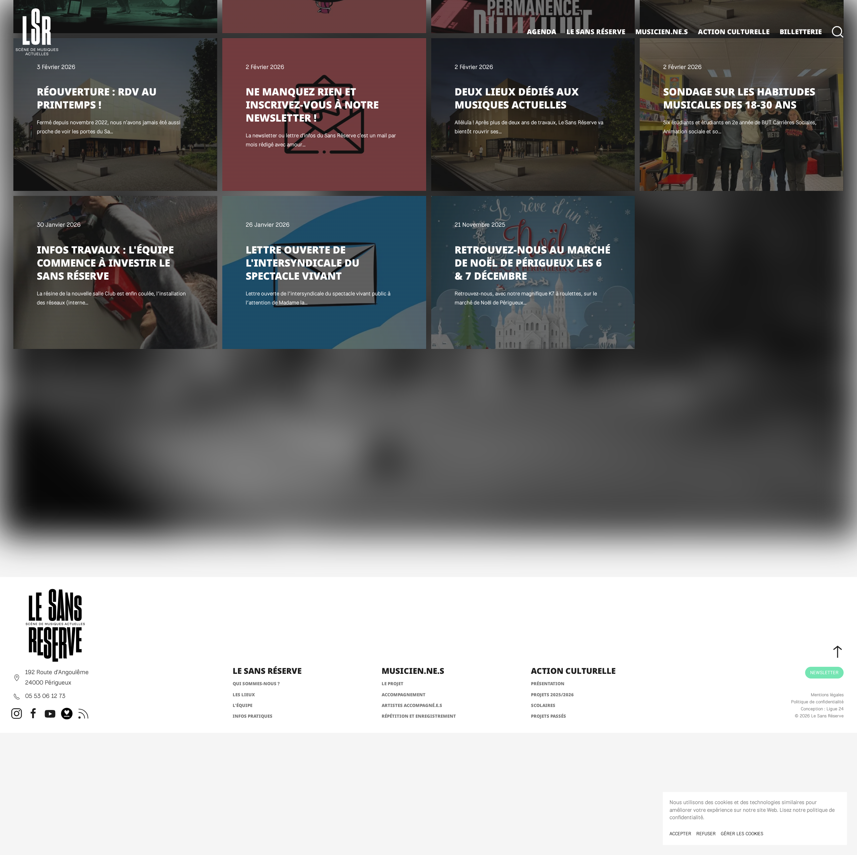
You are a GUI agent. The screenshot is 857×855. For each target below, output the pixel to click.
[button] (838, 32)
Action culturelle (734, 31)
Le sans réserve (595, 31)
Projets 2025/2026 (552, 695)
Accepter (680, 834)
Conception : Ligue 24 (822, 709)
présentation (547, 684)
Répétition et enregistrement (419, 716)
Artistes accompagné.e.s (412, 705)
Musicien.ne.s (661, 31)
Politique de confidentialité (817, 702)
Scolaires (543, 705)
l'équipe (242, 705)
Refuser (706, 834)
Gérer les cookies (742, 834)
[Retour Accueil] (37, 32)
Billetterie (801, 31)
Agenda (541, 31)
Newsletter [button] (824, 672)
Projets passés (548, 716)
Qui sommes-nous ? (256, 684)
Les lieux (244, 695)
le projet (392, 684)
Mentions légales (827, 695)
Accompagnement (403, 695)
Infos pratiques (252, 716)
